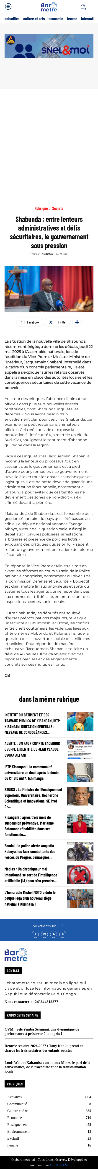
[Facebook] (35, 934)
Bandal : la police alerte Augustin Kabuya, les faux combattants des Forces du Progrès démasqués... (30, 851)
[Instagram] (44, 934)
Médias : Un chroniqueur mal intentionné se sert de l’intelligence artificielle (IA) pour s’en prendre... (31, 874)
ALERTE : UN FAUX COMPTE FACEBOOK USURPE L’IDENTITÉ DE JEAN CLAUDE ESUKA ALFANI (32, 749)
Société (57, 208)
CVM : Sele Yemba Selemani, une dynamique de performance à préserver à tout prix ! (42, 1031)
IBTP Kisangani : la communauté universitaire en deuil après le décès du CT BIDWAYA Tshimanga (32, 772)
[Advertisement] (49, 140)
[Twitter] (62, 934)
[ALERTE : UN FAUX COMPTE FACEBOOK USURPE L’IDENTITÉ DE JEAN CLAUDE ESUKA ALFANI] (80, 749)
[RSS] (53, 934)
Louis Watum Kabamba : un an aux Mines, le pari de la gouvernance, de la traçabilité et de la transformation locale (47, 1067)
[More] (77, 322)
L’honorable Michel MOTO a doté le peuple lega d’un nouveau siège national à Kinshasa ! (30, 898)
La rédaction (47, 253)
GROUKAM (59, 1165)
